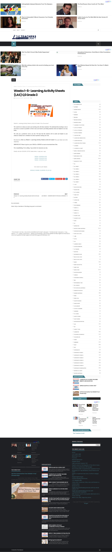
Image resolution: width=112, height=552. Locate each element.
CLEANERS (76, 145)
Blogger (86, 503)
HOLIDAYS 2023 (77, 218)
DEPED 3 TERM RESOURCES (79, 151)
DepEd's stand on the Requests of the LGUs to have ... (86, 465)
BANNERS (76, 114)
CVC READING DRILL (77, 480)
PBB (74, 280)
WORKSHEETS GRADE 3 (78, 357)
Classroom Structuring (80, 143)
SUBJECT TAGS (77, 329)
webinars (76, 342)
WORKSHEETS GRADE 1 (78, 352)
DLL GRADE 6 (76, 179)
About (18, 30)
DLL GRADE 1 (76, 166)
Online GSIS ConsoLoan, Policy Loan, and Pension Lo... (86, 482)
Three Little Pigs (76, 495)
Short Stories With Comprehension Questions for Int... (86, 469)
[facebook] (98, 30)
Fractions (74, 458)
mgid (79, 398)
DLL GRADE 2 (76, 169)
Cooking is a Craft (78, 148)
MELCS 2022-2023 (78, 257)
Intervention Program (79, 231)
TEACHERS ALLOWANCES (79, 334)
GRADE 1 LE (76, 207)
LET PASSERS (76, 249)
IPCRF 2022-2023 (78, 233)
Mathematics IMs (78, 254)
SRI (74, 326)
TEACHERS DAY (77, 337)
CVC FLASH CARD (76, 454)
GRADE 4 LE (76, 210)
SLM (75, 324)
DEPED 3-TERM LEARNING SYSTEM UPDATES (59, 533)
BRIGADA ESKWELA (78, 119)
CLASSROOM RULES (78, 140)
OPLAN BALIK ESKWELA (78, 277)
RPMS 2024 (76, 298)
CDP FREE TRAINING (78, 132)
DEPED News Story (78, 156)
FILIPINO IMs (76, 200)
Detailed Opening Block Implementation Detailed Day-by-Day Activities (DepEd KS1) (59, 499)
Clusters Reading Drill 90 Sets (79, 478)
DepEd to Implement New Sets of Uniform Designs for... (85, 474)
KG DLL (75, 238)
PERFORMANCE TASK (78, 282)
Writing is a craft (78, 370)
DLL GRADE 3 (76, 171)
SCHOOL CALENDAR (78, 308)
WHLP (75, 344)
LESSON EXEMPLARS (78, 246)
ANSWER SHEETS (77, 109)
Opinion (76, 275)
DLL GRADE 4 (76, 174)
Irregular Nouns (76, 461)
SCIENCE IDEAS (75, 484)
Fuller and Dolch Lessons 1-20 (79, 463)
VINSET (75, 339)
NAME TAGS (76, 267)
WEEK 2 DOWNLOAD (41, 158)
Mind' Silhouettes (78, 264)
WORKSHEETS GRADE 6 (79, 365)
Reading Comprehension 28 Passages (82, 467)
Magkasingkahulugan (77, 477)
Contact (23, 30)
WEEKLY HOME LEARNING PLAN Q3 (40, 170)
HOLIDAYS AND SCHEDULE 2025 (56, 508)
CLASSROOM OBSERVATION (79, 138)
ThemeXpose (20, 550)
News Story (76, 269)
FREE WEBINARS (77, 205)
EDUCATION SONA (77, 187)
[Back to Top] (100, 550)
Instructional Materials (79, 228)
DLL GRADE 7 (76, 182)
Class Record (77, 135)
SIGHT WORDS (77, 319)
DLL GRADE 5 (76, 176)
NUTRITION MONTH (78, 272)
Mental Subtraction (77, 459)
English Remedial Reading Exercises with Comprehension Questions (82, 491)
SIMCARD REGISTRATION (79, 321)
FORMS (75, 202)
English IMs (76, 189)
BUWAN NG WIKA (77, 122)
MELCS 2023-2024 (78, 259)
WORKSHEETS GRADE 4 (78, 360)
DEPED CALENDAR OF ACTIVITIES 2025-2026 (58, 489)
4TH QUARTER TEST (78, 104)
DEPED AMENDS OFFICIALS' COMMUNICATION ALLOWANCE (56, 525)
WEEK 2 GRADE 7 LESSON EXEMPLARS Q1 (58, 482)
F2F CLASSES (76, 192)
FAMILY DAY (76, 194)
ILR (74, 223)
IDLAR (75, 220)
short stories (77, 316)
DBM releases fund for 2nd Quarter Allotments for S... (86, 494)
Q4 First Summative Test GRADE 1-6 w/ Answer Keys (90, 392)
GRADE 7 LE (76, 213)
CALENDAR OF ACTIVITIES (79, 125)
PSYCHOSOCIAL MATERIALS (79, 288)
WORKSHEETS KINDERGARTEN (80, 368)
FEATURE (76, 197)
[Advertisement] (25, 191)
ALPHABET (76, 107)
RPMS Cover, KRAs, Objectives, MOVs (81, 497)
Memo (75, 262)
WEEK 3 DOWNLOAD (41, 156)
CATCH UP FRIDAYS (78, 127)
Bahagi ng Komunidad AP (55, 540)
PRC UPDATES (77, 285)
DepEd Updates (77, 158)
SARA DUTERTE (77, 303)
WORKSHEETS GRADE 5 (78, 363)
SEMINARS (76, 311)
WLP (75, 347)
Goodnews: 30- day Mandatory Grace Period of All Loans (85, 471)
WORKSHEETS (77, 350)
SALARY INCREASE (77, 300)
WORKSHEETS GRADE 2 (78, 355)
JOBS (75, 236)
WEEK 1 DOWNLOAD (41, 160)
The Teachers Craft (78, 433)
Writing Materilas (78, 373)
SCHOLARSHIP (77, 306)
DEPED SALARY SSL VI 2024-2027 (88, 385)
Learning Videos (77, 244)
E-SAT (75, 184)
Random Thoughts (78, 290)
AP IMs (75, 112)
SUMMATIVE (76, 332)
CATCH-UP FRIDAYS (78, 130)
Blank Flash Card (76, 456)
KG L (75, 241)
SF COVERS (76, 313)
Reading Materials (78, 293)
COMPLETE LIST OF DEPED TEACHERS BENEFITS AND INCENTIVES (89, 380)
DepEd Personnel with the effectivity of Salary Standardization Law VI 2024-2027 (59, 517)
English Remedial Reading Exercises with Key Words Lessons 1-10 (85, 488)
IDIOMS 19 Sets (76, 486)
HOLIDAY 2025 (77, 215)
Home (14, 30)
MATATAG (76, 251)
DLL (74, 163)
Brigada (76, 117)
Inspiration (76, 226)
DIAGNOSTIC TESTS (78, 161)
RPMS (75, 295)
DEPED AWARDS (77, 153)
